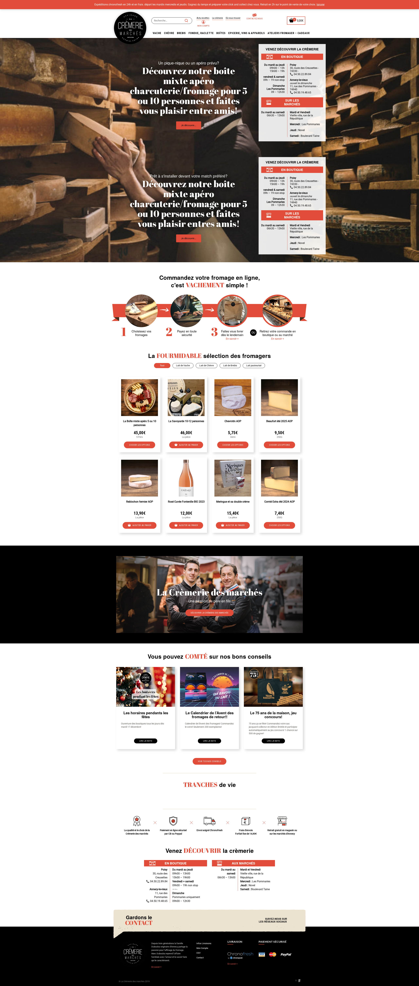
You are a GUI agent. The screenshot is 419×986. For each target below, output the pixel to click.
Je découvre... (188, 125)
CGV (198, 953)
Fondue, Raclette (201, 33)
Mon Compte (203, 26)
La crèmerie (217, 18)
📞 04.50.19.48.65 (300, 92)
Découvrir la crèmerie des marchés (209, 613)
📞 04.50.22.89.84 (300, 74)
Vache (157, 33)
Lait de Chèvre (206, 365)
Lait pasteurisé (253, 365)
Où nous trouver (233, 18)
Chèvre (169, 33)
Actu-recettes (203, 18)
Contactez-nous (254, 18)
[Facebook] (290, 920)
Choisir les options (139, 445)
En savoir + (232, 338)
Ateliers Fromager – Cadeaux (289, 33)
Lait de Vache (183, 365)
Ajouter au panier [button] (188, 445)
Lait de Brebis (230, 365)
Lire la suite (145, 741)
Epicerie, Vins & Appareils (246, 33)
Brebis (181, 33)
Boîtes (221, 33)
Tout (162, 365)
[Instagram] (293, 920)
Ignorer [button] (321, 4)
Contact (200, 957)
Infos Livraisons (203, 943)
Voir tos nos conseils (209, 761)
